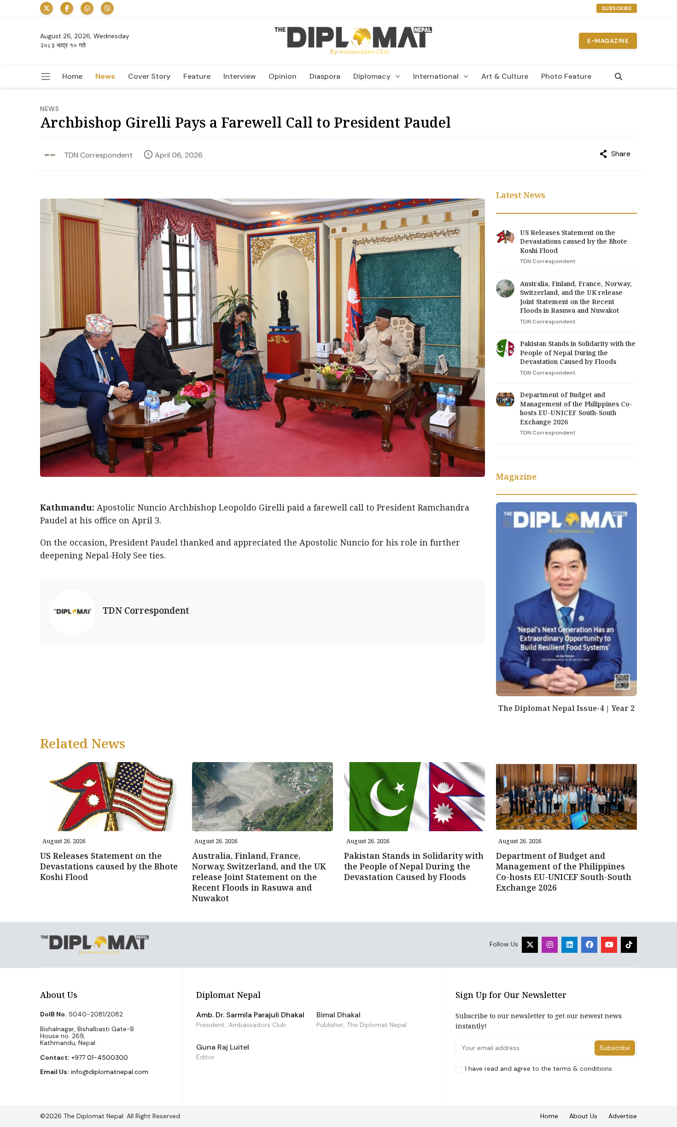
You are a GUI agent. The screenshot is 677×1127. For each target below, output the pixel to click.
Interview (239, 76)
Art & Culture (504, 76)
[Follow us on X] (46, 8)
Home (72, 76)
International (436, 76)
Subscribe (617, 8)
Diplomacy (372, 76)
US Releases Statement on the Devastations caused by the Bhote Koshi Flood (573, 241)
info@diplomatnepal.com (109, 1072)
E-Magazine (608, 41)
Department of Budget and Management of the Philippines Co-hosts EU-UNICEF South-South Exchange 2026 (576, 408)
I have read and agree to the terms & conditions (538, 1068)
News (105, 76)
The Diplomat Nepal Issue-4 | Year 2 (566, 708)
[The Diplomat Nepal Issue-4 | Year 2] (566, 598)
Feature (196, 76)
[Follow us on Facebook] (66, 8)
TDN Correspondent (98, 155)
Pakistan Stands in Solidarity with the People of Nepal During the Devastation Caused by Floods (578, 352)
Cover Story (149, 76)
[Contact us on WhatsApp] (87, 8)
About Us (583, 1116)
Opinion (282, 76)
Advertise (622, 1116)
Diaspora (324, 76)
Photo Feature (566, 76)
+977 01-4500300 (99, 1057)
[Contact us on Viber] (107, 8)
